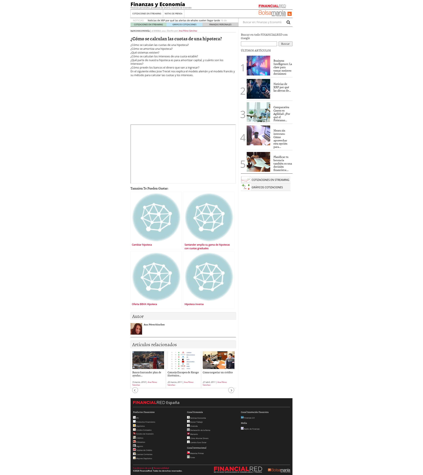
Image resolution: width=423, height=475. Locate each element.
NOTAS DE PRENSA (173, 13)
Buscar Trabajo (196, 422)
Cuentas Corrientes (144, 454)
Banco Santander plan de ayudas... (146, 373)
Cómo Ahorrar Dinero (199, 438)
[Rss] (289, 14)
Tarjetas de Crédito (144, 450)
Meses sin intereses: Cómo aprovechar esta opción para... (280, 138)
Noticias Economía (198, 418)
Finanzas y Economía (158, 4)
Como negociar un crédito (218, 372)
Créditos (139, 438)
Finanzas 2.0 (249, 418)
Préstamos (140, 442)
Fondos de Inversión (145, 434)
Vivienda (194, 426)
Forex (192, 457)
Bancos (135, 30)
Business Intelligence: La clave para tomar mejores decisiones (282, 67)
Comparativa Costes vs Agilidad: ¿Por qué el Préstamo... (281, 113)
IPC (137, 418)
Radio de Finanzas (252, 429)
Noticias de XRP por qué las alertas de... (282, 87)
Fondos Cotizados (144, 430)
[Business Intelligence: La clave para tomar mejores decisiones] (258, 65)
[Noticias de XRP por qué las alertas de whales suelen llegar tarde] (258, 89)
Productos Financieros (145, 422)
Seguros (139, 446)
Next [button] (231, 392)
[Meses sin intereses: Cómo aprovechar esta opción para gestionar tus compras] (258, 135)
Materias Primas (197, 453)
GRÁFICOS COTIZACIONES (184, 24)
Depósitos (140, 426)
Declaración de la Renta (200, 430)
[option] (148, 369)
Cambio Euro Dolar (198, 442)
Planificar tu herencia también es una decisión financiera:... (282, 163)
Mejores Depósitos (144, 458)
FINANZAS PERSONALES (220, 24)
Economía (144, 30)
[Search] (288, 22)
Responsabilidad (161, 468)
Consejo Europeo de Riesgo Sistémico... (183, 373)
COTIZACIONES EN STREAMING (146, 13)
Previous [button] (135, 392)
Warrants (194, 434)
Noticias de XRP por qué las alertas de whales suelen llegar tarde (184, 20)
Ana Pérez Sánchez (188, 30)
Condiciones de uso (142, 468)
